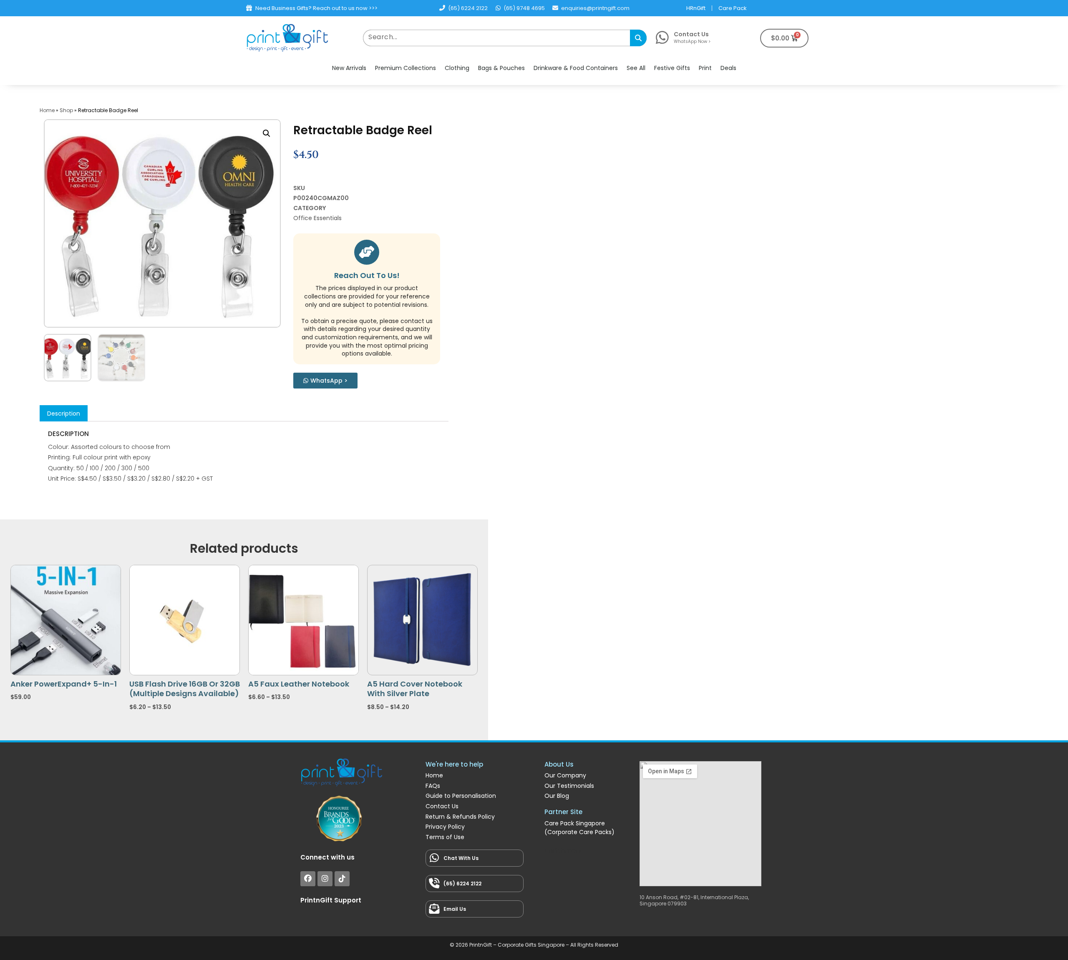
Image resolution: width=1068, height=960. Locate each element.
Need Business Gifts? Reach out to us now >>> (316, 8)
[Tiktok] (342, 878)
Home (47, 110)
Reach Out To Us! (367, 275)
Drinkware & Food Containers (576, 68)
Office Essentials (317, 218)
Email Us (454, 908)
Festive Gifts (672, 68)
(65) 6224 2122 (462, 883)
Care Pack (732, 8)
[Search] (638, 38)
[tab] (64, 413)
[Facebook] (307, 878)
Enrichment (563, 850)
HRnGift (695, 8)
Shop (66, 110)
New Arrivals (349, 68)
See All (636, 68)
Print (705, 68)
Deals (728, 68)
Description (63, 413)
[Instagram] (324, 878)
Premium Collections (405, 68)
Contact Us (691, 34)
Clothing (457, 68)
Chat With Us (461, 858)
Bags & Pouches (501, 68)
